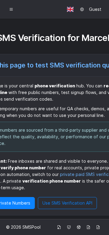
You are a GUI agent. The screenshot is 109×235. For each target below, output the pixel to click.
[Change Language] (70, 9)
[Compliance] (69, 227)
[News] (98, 227)
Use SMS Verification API (67, 202)
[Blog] (88, 227)
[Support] (79, 227)
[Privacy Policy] (59, 227)
